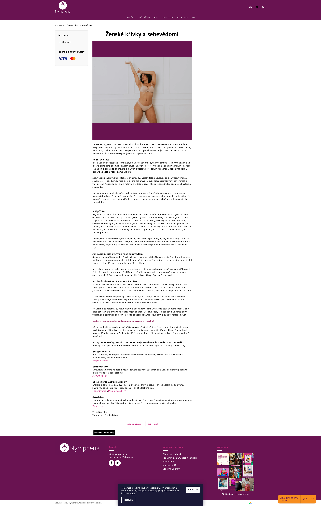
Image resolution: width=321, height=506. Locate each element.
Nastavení (128, 500)
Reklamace (168, 461)
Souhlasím (193, 489)
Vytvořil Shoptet (259, 503)
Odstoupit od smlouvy (104, 433)
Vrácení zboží (169, 465)
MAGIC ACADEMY (117, 391)
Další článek (153, 424)
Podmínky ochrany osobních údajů (180, 458)
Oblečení (66, 42)
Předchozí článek (133, 424)
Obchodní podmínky (173, 454)
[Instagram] (118, 463)
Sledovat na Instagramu (237, 494)
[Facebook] (111, 463)
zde (133, 493)
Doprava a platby (171, 469)
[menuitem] (130, 17)
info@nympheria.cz (118, 454)
